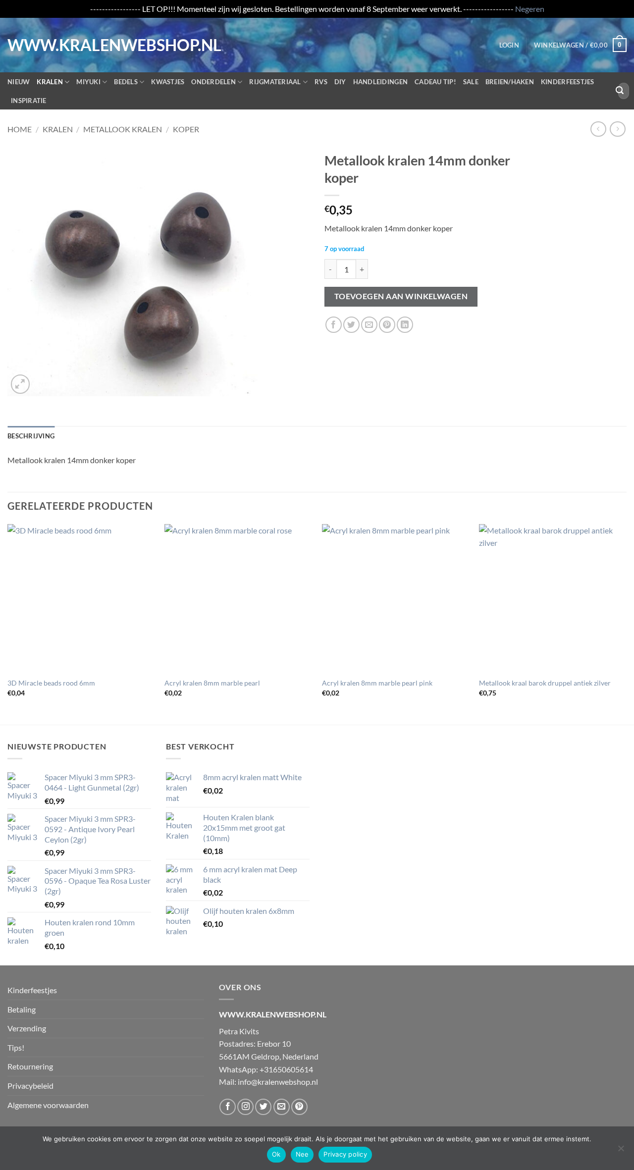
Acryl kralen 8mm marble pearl (212, 683)
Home (19, 129)
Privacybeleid (30, 1085)
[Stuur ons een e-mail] (281, 1107)
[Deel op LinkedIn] (405, 325)
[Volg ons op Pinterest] (299, 1107)
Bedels (126, 82)
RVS (321, 82)
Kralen (50, 82)
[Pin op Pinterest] (387, 325)
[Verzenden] (619, 90)
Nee (302, 1154)
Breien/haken (509, 82)
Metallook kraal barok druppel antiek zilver (545, 683)
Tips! (15, 1047)
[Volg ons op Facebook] (227, 1107)
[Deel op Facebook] (333, 325)
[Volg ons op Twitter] (263, 1107)
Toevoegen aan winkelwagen (401, 296)
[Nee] (621, 1151)
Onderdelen (213, 82)
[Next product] (598, 129)
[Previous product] (617, 129)
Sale (470, 82)
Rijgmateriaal (275, 82)
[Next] (626, 623)
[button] (509, 45)
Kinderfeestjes (567, 82)
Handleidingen (380, 82)
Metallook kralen (122, 129)
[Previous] (7, 623)
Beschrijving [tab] (30, 436)
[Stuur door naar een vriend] (369, 325)
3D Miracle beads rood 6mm (51, 683)
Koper (186, 129)
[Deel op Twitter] (351, 325)
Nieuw (18, 82)
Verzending (26, 1028)
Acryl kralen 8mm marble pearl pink (377, 683)
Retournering (30, 1066)
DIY (340, 82)
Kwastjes (167, 82)
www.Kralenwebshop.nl (48, 45)
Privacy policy (345, 1154)
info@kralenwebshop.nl (278, 1081)
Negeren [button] (529, 8)
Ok (276, 1154)
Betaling (21, 1009)
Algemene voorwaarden (48, 1105)
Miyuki (88, 82)
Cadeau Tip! (435, 82)
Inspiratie (29, 101)
